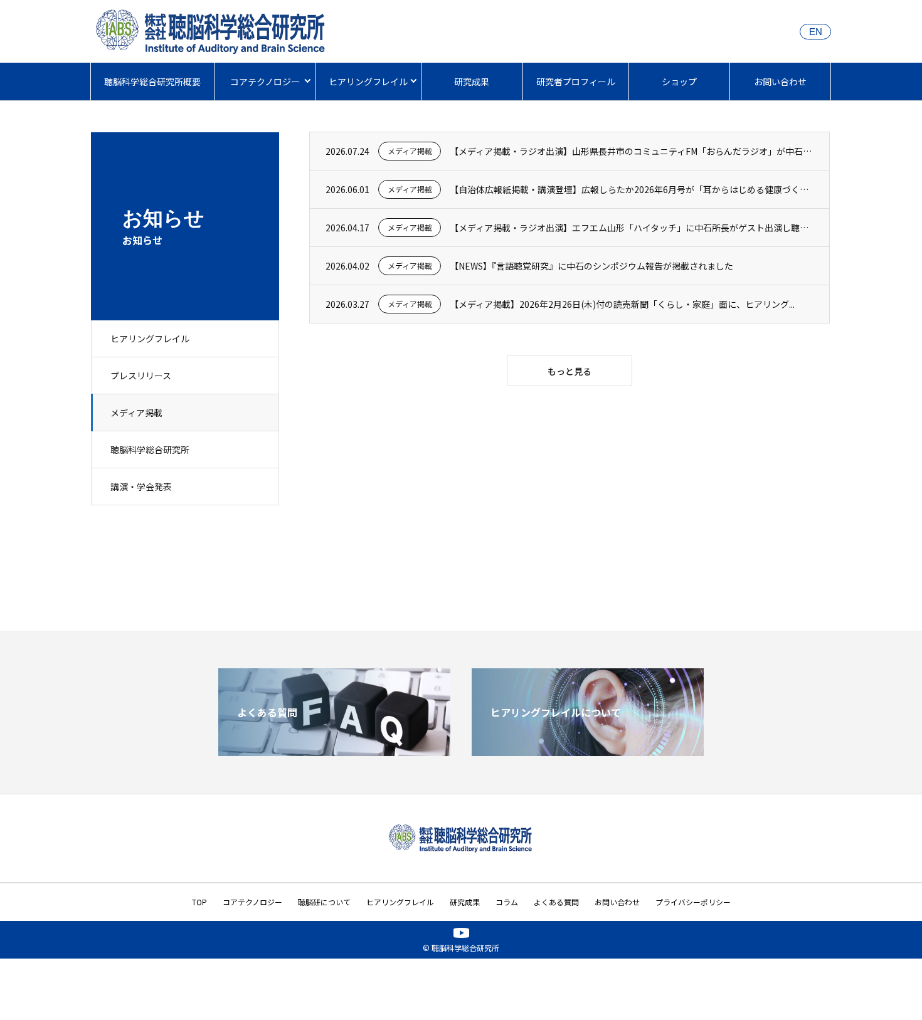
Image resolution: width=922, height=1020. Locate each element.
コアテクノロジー (265, 81)
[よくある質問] (334, 751)
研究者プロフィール (575, 81)
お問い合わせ (780, 81)
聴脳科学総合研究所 (149, 449)
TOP (199, 901)
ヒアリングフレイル (368, 81)
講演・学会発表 (141, 486)
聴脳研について (324, 901)
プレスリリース (140, 375)
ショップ (679, 81)
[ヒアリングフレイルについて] (588, 751)
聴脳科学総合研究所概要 (152, 81)
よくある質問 (556, 901)
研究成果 (471, 81)
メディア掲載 (136, 412)
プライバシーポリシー (693, 901)
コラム (506, 901)
